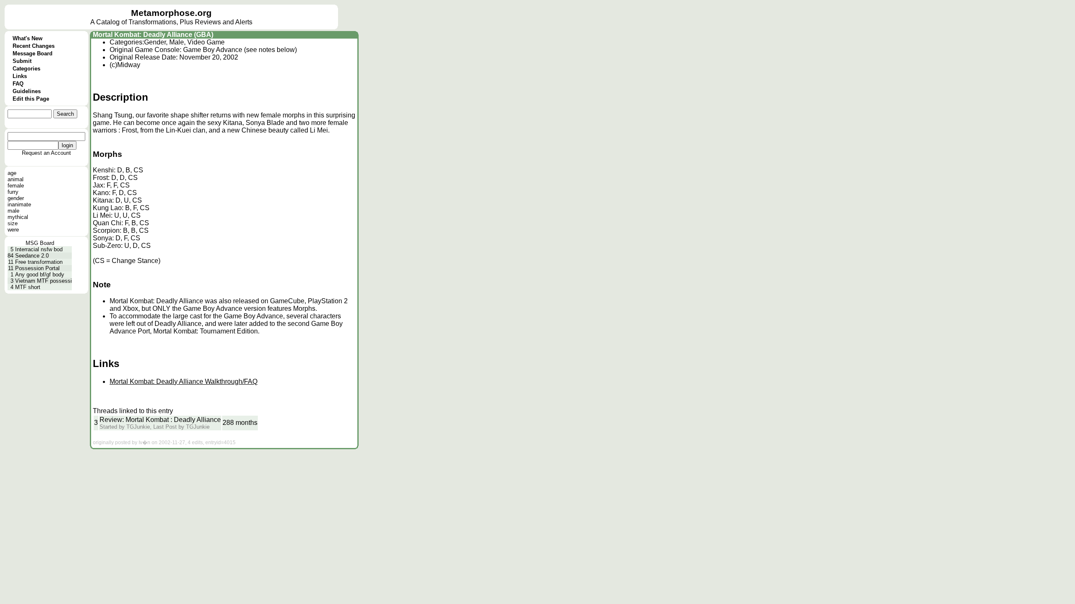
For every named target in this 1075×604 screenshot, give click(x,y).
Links (20, 76)
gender (16, 198)
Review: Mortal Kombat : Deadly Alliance (160, 419)
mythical (18, 217)
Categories (26, 68)
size (13, 223)
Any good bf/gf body (39, 274)
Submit (22, 61)
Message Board (32, 53)
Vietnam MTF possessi (43, 281)
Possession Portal (37, 268)
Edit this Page (31, 99)
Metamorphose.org (171, 13)
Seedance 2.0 (32, 256)
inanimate (19, 204)
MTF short (27, 287)
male (13, 211)
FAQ (18, 84)
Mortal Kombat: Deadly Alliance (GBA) (153, 34)
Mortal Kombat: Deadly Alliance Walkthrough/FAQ (183, 381)
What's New (27, 38)
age (12, 173)
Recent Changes (34, 46)
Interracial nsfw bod (39, 249)
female (16, 185)
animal (16, 179)
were (13, 229)
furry (13, 192)
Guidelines (27, 91)
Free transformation (39, 262)
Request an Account (46, 153)
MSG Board (40, 243)
